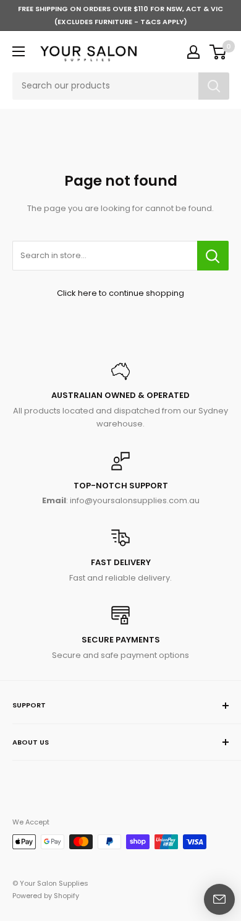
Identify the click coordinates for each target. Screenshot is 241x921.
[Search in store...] (213, 255)
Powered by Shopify (45, 896)
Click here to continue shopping (120, 293)
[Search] (213, 86)
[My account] (193, 52)
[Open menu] (18, 51)
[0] (218, 52)
